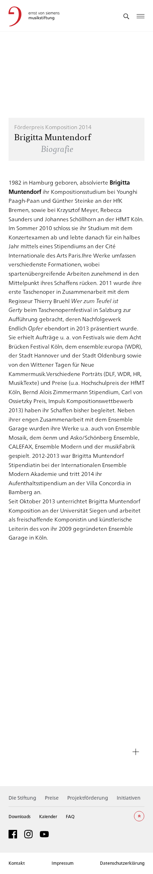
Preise (52, 798)
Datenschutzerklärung (122, 862)
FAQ (70, 816)
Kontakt (17, 862)
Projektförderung (87, 798)
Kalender (48, 816)
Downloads (20, 816)
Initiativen (129, 798)
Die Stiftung (22, 798)
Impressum (63, 862)
